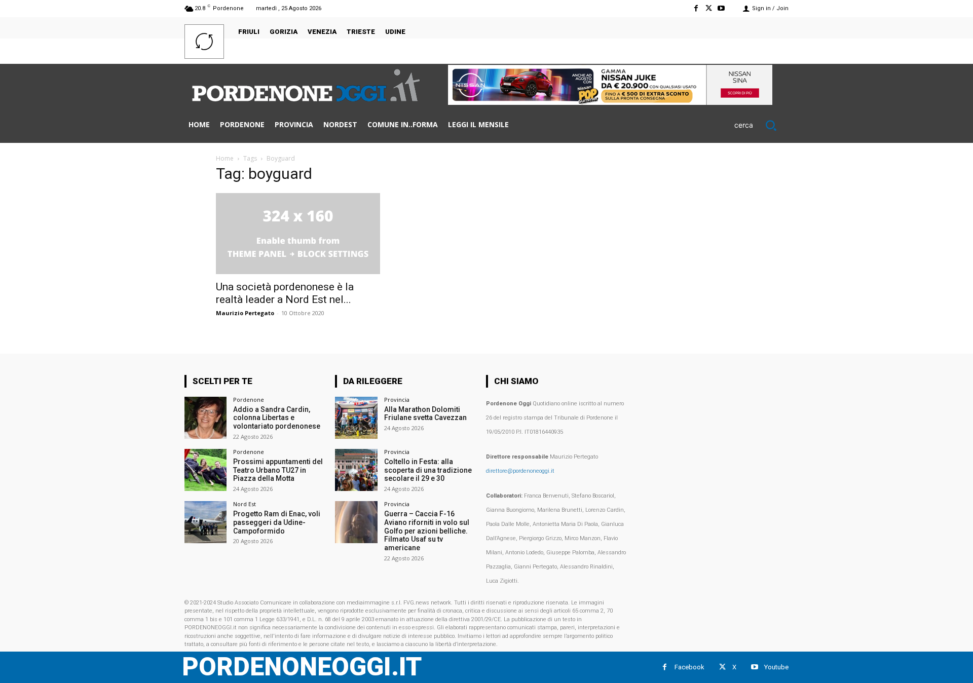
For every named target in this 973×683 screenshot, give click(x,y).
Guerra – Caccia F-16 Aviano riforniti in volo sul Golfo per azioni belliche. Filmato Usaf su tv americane (426, 531)
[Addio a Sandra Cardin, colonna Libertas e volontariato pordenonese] (205, 418)
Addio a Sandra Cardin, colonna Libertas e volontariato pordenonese (276, 418)
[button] (761, 125)
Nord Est (244, 504)
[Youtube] (721, 8)
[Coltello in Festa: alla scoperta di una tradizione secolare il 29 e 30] (356, 470)
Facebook (689, 667)
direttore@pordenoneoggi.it (520, 471)
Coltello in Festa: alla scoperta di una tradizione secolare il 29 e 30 (428, 470)
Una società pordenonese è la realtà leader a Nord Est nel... (285, 293)
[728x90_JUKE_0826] (610, 102)
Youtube (776, 667)
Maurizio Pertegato (245, 313)
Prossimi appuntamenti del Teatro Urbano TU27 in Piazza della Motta (278, 470)
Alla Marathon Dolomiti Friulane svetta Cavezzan (425, 413)
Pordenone (248, 399)
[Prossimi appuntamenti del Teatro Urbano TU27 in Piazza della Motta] (205, 470)
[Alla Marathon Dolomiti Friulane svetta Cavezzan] (356, 418)
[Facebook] (695, 8)
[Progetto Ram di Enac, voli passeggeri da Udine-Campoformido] (205, 522)
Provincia (396, 399)
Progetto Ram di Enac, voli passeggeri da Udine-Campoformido (276, 522)
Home (225, 158)
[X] (708, 8)
